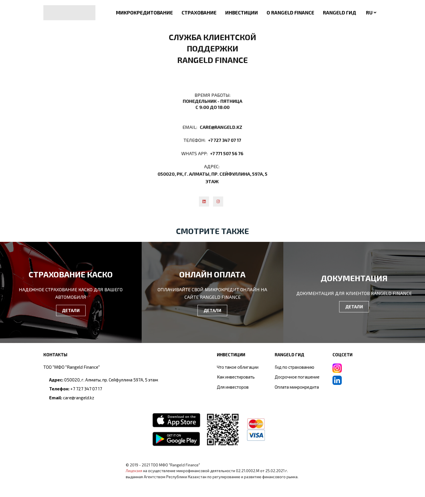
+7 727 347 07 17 (224, 140)
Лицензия (134, 470)
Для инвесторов (233, 387)
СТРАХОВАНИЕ (199, 12)
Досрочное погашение (297, 376)
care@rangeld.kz (221, 127)
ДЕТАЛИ (71, 310)
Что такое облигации (237, 367)
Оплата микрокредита (297, 387)
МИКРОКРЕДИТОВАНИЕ (144, 12)
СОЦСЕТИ (342, 354)
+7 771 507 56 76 (226, 153)
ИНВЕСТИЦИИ (241, 12)
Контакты (55, 354)
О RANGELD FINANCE (290, 12)
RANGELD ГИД (339, 12)
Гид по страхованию (294, 367)
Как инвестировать (236, 376)
